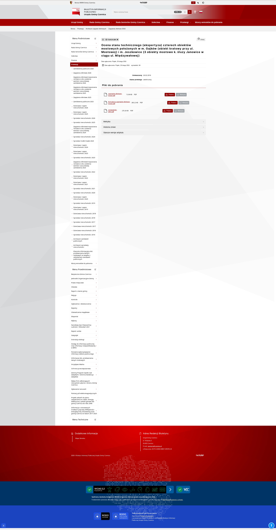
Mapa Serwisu (80, 438)
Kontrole (74, 299)
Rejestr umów (76, 331)
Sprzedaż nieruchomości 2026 (84, 118)
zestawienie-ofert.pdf (112, 111)
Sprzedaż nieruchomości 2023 (84, 158)
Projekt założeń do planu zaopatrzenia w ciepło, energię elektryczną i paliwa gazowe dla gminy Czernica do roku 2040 (82, 401)
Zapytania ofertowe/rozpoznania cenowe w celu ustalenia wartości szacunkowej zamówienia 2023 (85, 165)
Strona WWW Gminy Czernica (85, 3)
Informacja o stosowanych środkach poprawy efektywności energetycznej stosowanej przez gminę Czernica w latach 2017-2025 (84, 411)
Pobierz (171, 94)
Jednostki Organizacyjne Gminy (82, 278)
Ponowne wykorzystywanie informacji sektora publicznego (82, 353)
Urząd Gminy (76, 43)
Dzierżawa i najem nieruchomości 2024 (80, 146)
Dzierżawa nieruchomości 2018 (84, 214)
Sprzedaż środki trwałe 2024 (83, 141)
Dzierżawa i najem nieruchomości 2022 (80, 177)
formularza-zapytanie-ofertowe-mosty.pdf (119, 103)
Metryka (183, 94)
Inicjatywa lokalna (77, 364)
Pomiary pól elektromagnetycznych (83, 393)
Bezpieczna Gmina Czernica (81, 274)
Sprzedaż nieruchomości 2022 (84, 172)
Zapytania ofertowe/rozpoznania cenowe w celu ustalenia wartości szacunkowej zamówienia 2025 (85, 90)
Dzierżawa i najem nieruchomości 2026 (80, 107)
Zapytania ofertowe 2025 (82, 97)
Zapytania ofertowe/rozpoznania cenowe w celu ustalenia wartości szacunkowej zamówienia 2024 (85, 130)
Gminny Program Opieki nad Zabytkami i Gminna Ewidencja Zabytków (82, 375)
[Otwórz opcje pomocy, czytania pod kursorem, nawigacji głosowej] (271, 525)
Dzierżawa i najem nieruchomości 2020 (80, 198)
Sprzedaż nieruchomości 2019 (84, 203)
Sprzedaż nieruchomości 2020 (84, 193)
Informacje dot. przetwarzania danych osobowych (82, 359)
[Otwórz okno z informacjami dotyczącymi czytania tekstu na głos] (103, 39)
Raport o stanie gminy (79, 291)
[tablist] (198, 2)
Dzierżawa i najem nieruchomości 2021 (80, 183)
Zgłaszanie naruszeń (78, 389)
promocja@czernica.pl (155, 446)
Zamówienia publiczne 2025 (83, 102)
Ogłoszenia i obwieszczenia (81, 304)
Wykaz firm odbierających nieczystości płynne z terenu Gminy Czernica (84, 383)
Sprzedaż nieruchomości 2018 (84, 218)
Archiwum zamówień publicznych (81, 240)
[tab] (193, 2)
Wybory (74, 321)
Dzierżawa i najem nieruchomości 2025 (80, 113)
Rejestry (74, 308)
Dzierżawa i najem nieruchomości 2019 (80, 208)
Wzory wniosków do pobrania (81, 263)
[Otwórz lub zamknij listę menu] (95, 38)
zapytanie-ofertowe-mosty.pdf (115, 94)
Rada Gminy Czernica (79, 47)
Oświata (74, 287)
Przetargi (74, 64)
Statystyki (74, 335)
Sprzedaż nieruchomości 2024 (84, 137)
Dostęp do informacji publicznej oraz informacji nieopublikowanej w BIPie (83, 346)
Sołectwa (74, 56)
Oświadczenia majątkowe (80, 312)
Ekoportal (74, 316)
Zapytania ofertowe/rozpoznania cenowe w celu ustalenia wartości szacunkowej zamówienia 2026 (85, 80)
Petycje (73, 295)
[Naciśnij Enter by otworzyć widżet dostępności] (195, 12)
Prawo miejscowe (77, 283)
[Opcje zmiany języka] (200, 12)
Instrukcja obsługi (77, 340)
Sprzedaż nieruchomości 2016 (84, 235)
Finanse (74, 60)
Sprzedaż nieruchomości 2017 (84, 222)
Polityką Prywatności (146, 516)
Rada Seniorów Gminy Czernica (82, 52)
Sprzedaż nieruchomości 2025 (84, 122)
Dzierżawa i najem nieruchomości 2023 (80, 152)
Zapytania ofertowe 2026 (82, 73)
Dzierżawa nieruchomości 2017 (84, 226)
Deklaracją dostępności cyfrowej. (172, 500)
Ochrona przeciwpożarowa (81, 369)
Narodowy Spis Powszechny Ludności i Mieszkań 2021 (81, 326)
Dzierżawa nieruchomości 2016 (84, 230)
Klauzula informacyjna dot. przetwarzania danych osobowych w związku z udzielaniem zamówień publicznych (83, 255)
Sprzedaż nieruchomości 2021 (84, 188)
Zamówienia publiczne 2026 (83, 69)
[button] (143, 2)
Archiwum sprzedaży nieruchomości (81, 246)
